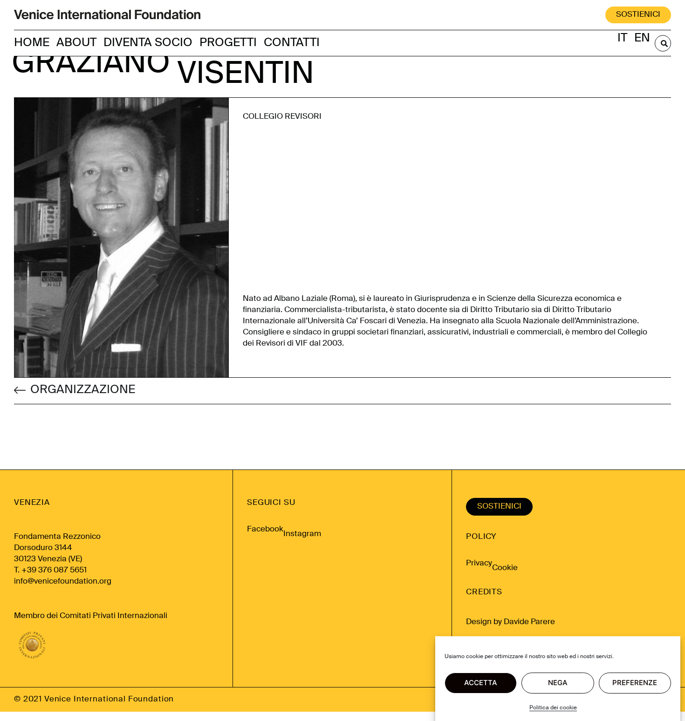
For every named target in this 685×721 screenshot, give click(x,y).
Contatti (292, 43)
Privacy (479, 563)
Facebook (265, 529)
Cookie (505, 568)
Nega (558, 683)
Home (31, 43)
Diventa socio (147, 43)
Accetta (480, 683)
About (76, 43)
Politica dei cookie (553, 708)
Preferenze (634, 683)
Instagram (302, 534)
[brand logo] (107, 15)
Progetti (228, 43)
